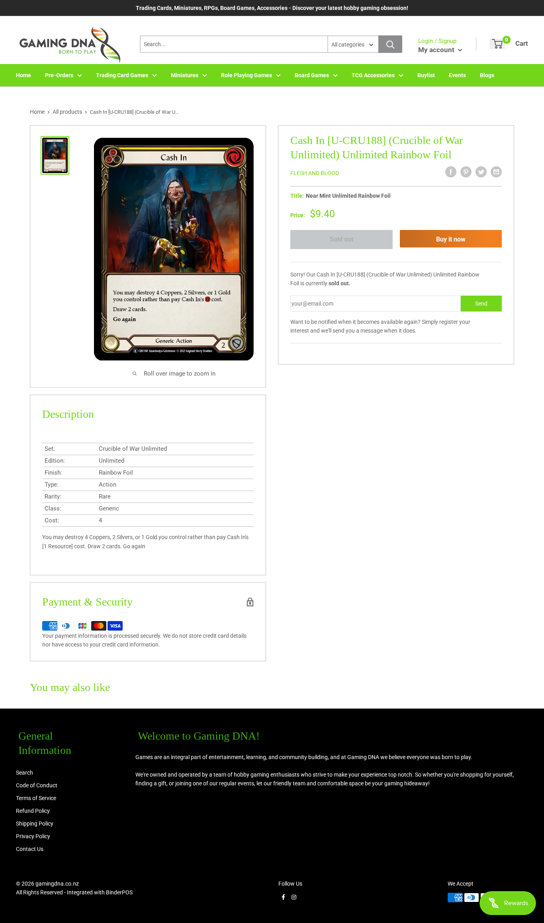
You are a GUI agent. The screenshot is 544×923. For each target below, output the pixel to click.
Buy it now (451, 239)
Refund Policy (33, 811)
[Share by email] (496, 171)
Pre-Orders (59, 75)
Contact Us (29, 849)
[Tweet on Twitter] (481, 171)
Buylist (426, 75)
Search (24, 772)
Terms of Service (36, 798)
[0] (497, 44)
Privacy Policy (33, 836)
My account (437, 50)
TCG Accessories (373, 75)
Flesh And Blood (314, 173)
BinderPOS (119, 892)
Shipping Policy (34, 823)
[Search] (390, 44)
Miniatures (184, 75)
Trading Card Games (122, 75)
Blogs (487, 75)
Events (457, 75)
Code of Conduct (36, 785)
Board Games (312, 75)
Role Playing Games (246, 75)
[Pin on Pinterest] (466, 171)
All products (67, 112)
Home (23, 75)
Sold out (341, 239)
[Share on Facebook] (450, 171)
